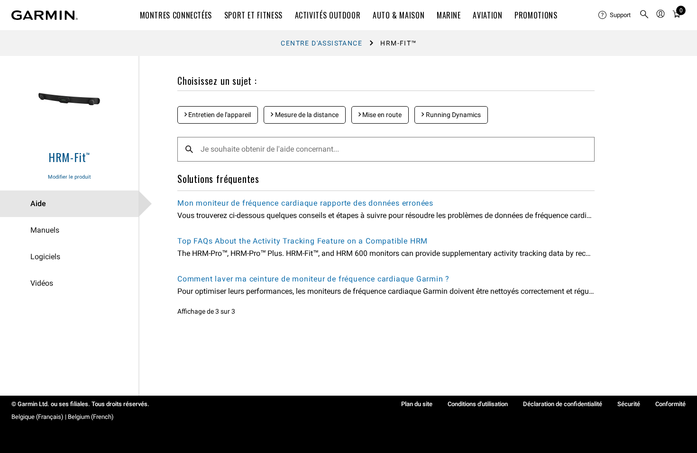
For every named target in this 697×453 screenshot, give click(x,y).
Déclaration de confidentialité (562, 404)
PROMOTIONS (535, 15)
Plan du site (416, 404)
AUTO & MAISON (398, 15)
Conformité (670, 404)
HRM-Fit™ (69, 156)
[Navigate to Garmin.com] (44, 15)
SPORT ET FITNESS (253, 15)
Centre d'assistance (321, 43)
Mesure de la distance (306, 114)
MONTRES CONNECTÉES (176, 15)
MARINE (449, 15)
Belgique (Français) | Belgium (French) (62, 416)
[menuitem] (615, 15)
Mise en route (381, 114)
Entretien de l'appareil (219, 114)
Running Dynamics (452, 114)
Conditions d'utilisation (478, 404)
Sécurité (628, 404)
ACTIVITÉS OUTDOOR (328, 15)
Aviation (487, 15)
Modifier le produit (69, 177)
